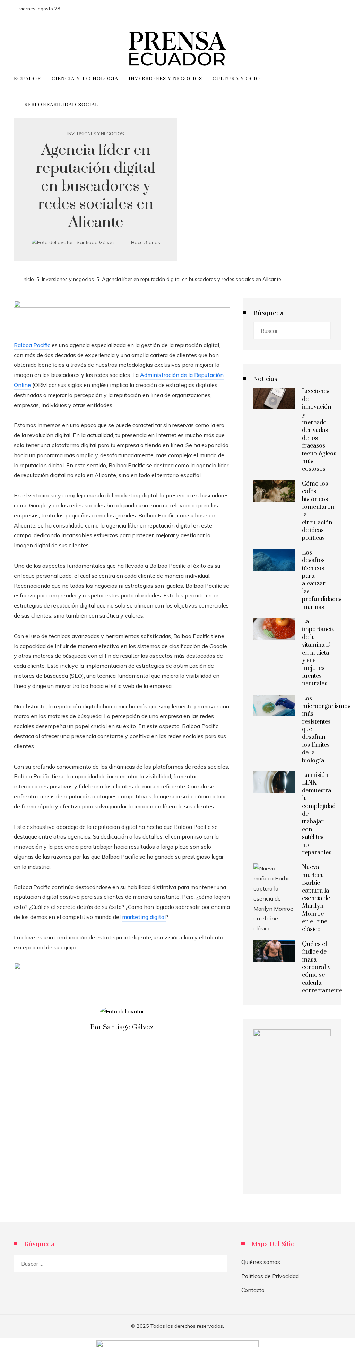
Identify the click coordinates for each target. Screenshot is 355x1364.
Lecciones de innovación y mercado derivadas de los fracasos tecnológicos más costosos (319, 430)
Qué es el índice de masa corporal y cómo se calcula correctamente (322, 967)
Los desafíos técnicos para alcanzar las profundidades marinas (321, 580)
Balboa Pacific (32, 345)
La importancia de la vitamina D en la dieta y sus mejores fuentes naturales (318, 653)
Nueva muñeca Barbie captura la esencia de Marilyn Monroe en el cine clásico (316, 898)
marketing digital (144, 916)
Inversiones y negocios (95, 134)
